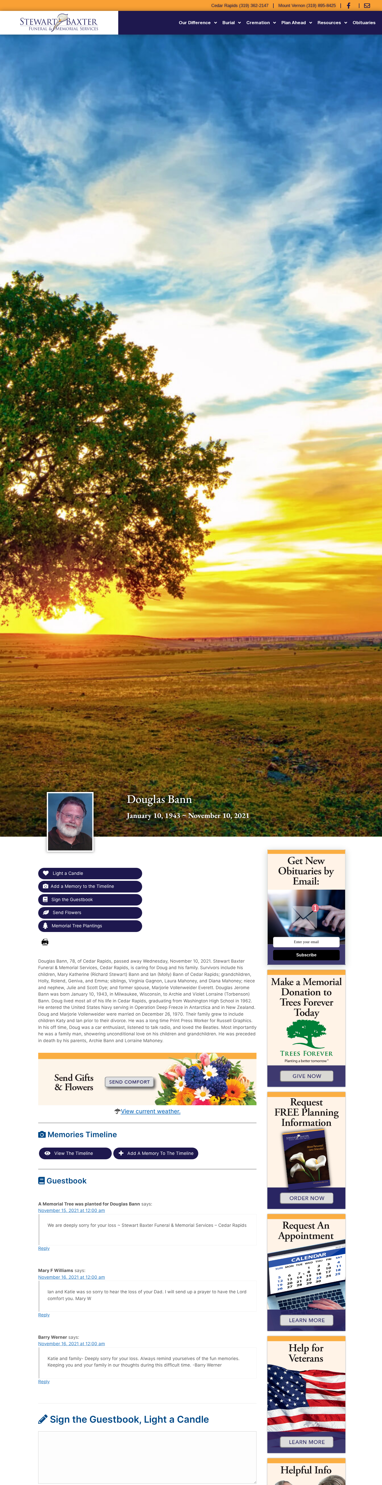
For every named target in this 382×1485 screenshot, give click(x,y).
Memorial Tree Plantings (76, 925)
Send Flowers (66, 912)
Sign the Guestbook (71, 899)
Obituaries (364, 22)
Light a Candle (67, 873)
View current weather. (151, 1111)
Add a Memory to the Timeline (82, 886)
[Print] (45, 942)
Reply (44, 1248)
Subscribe (306, 955)
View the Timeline (73, 1153)
